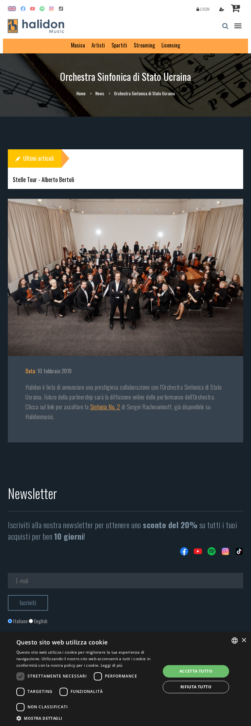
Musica (78, 45)
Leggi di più (112, 665)
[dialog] (125, 679)
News (99, 93)
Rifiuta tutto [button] (195, 687)
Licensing (170, 45)
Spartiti (119, 45)
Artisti (98, 45)
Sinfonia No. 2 (105, 406)
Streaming (144, 45)
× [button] (243, 640)
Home (81, 93)
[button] (86, 718)
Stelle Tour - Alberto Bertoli (43, 179)
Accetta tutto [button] (195, 671)
